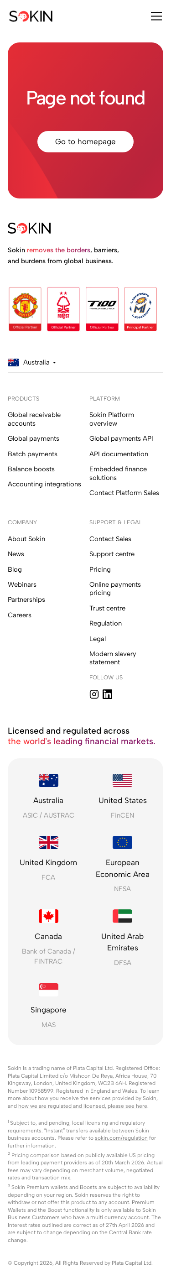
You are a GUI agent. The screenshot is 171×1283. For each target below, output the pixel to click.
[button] (154, 16)
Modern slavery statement (112, 658)
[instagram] (94, 694)
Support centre (112, 554)
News (16, 554)
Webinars (22, 584)
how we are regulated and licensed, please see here (82, 1106)
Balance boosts (31, 469)
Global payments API (121, 438)
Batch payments (32, 454)
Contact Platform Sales (124, 493)
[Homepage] (31, 16)
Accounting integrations (44, 484)
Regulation (105, 623)
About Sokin (26, 539)
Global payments (33, 438)
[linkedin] (107, 694)
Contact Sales (110, 539)
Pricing (100, 569)
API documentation (118, 454)
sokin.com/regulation (121, 1138)
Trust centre (107, 608)
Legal (97, 639)
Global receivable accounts (34, 419)
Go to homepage (85, 141)
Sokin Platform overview (111, 419)
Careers (19, 615)
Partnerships (26, 599)
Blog (15, 569)
